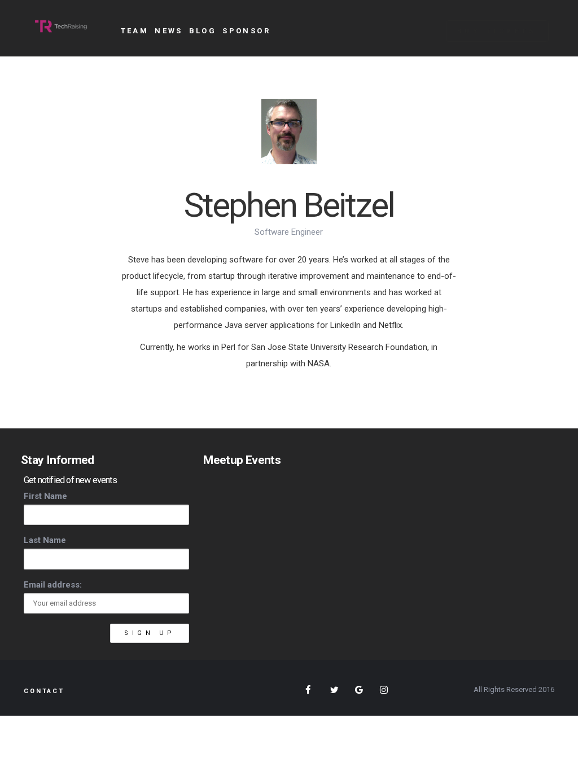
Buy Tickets (497, 31)
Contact (44, 691)
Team (135, 31)
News (169, 31)
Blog (203, 31)
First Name (45, 496)
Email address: (53, 585)
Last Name (45, 540)
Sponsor (246, 31)
